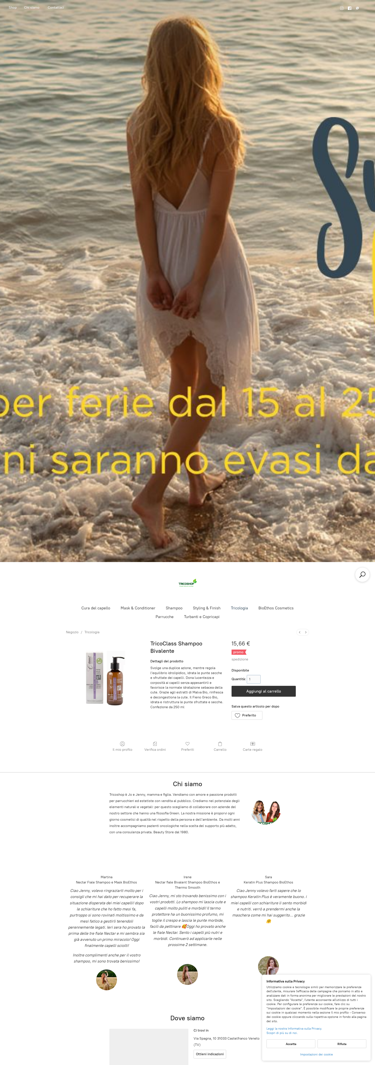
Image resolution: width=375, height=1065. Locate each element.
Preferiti (187, 749)
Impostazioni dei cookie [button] (316, 1054)
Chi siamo (31, 7)
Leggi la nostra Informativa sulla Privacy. (294, 1028)
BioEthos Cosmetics (276, 608)
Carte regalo (252, 749)
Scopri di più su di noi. (282, 1033)
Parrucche (165, 616)
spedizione (240, 659)
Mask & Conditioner (138, 608)
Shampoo (174, 608)
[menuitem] (300, 632)
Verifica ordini (155, 749)
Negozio (12, 8)
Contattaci (56, 7)
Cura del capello (95, 608)
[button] (247, 715)
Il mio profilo (122, 749)
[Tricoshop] (187, 583)
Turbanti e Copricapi (202, 616)
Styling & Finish (206, 608)
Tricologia (239, 608)
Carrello (220, 749)
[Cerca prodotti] (362, 575)
